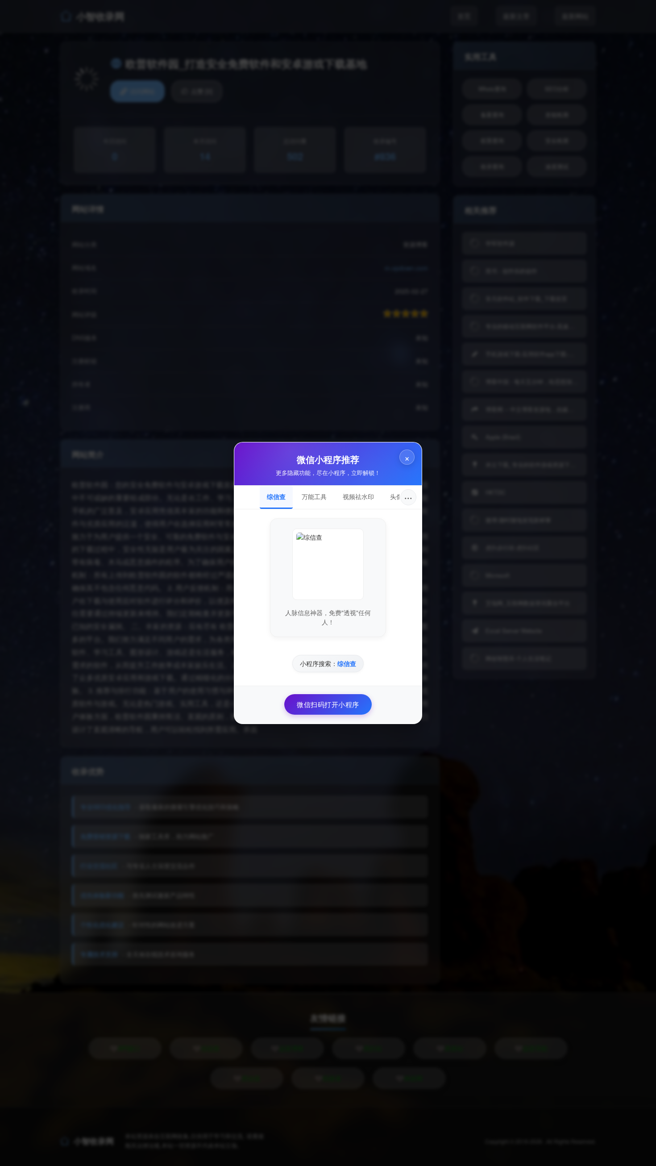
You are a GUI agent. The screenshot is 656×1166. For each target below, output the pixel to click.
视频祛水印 (358, 496)
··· (408, 497)
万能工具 (314, 496)
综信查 (276, 496)
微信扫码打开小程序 (328, 704)
